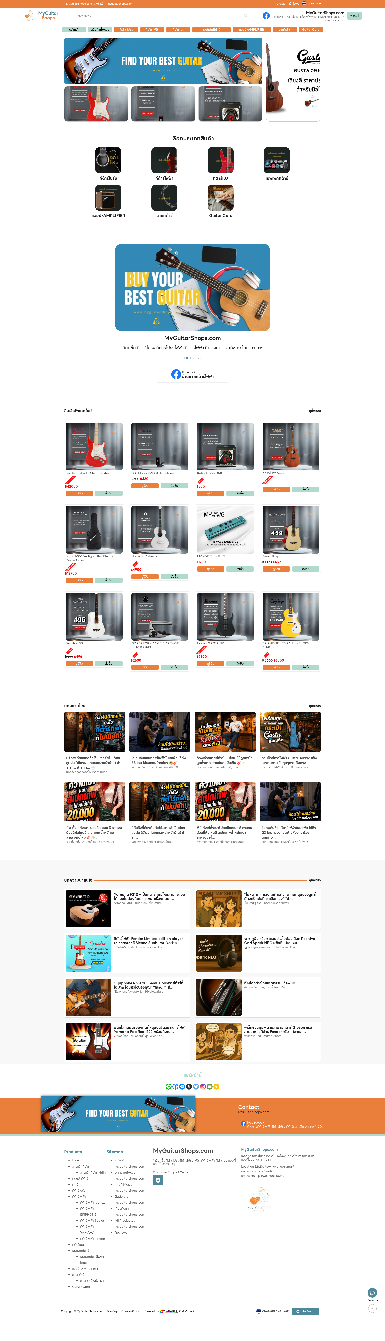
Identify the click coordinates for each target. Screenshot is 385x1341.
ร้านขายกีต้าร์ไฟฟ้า (198, 377)
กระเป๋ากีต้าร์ (80, 1178)
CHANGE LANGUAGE (275, 1312)
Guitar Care (220, 215)
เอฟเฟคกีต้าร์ (277, 178)
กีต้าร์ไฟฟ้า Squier (92, 1220)
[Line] (169, 1087)
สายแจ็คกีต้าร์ (81, 1166)
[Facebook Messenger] (182, 1087)
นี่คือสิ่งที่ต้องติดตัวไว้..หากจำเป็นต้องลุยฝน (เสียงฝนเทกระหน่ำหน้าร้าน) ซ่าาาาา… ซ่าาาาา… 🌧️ (93, 762)
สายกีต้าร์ (164, 215)
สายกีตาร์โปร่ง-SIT (92, 1280)
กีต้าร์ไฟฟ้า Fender (92, 1238)
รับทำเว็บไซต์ (186, 1311)
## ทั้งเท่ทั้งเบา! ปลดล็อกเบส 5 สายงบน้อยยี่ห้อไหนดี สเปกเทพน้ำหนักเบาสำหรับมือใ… (224, 832)
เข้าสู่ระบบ (294, 4)
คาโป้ (75, 1184)
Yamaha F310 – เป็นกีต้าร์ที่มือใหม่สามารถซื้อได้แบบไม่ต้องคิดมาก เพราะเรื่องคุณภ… (149, 897)
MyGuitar (48, 13)
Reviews (121, 1232)
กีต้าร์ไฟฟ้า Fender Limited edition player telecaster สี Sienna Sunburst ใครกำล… (148, 941)
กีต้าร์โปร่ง (108, 178)
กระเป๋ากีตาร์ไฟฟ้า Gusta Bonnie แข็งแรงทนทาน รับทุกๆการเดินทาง (289, 760)
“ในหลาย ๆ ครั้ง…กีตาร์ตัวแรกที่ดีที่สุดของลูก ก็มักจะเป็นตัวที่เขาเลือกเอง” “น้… (280, 897)
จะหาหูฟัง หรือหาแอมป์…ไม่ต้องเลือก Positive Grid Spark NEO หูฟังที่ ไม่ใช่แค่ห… (279, 941)
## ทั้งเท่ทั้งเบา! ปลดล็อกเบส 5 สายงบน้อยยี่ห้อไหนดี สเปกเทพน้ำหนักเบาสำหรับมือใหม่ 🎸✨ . (94, 832)
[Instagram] (203, 1087)
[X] (189, 1087)
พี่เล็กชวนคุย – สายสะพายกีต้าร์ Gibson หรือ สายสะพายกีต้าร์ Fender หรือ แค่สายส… (278, 1030)
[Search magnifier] (246, 16)
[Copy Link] (216, 1087)
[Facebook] (175, 1087)
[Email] (210, 1087)
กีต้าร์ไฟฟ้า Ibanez (92, 1202)
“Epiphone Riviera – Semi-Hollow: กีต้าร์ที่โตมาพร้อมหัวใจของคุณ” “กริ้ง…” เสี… (148, 985)
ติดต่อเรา (281, 4)
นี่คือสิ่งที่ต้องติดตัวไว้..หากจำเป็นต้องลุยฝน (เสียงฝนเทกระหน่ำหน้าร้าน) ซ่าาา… (158, 832)
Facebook (189, 372)
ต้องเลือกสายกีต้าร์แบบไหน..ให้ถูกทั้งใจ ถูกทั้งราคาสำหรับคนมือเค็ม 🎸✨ (224, 760)
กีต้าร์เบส (220, 178)
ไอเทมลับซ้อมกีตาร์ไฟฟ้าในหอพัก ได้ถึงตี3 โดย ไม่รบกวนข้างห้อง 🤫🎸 (158, 760)
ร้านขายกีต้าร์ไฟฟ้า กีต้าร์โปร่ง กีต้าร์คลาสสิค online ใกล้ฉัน (285, 1126)
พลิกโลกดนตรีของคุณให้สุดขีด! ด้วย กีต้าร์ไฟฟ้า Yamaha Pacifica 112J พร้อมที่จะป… (150, 1030)
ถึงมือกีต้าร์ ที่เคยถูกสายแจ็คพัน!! (269, 983)
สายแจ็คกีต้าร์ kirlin (93, 1172)
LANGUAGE (314, 3)
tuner (76, 1160)
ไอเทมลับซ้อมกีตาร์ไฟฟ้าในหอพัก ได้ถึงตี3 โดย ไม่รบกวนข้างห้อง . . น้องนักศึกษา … (289, 832)
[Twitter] (196, 1087)
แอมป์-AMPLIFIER (108, 215)
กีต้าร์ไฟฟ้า (164, 178)
